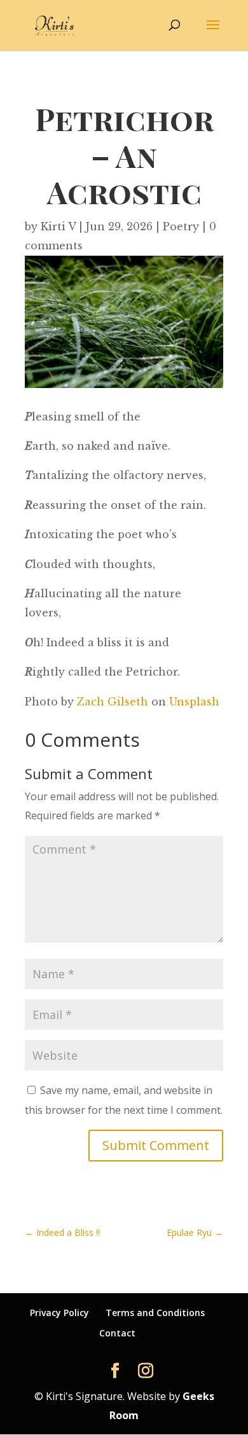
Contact (117, 1333)
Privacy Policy (59, 1313)
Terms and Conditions (155, 1313)
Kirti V (58, 226)
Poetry (181, 226)
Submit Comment (155, 1145)
